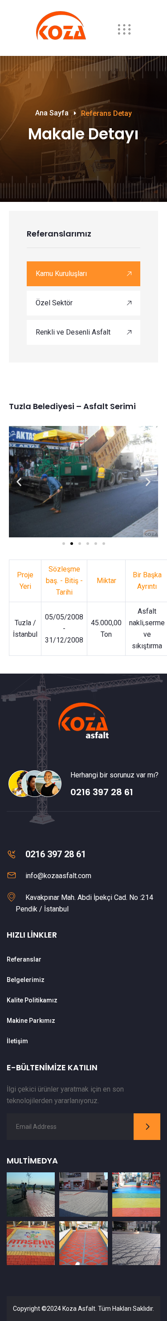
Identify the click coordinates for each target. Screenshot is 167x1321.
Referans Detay (106, 113)
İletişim (17, 1041)
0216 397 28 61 (101, 792)
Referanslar (24, 959)
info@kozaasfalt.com (58, 875)
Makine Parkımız (31, 1020)
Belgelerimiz (26, 979)
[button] (18, 481)
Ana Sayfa (52, 113)
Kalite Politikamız (32, 1000)
